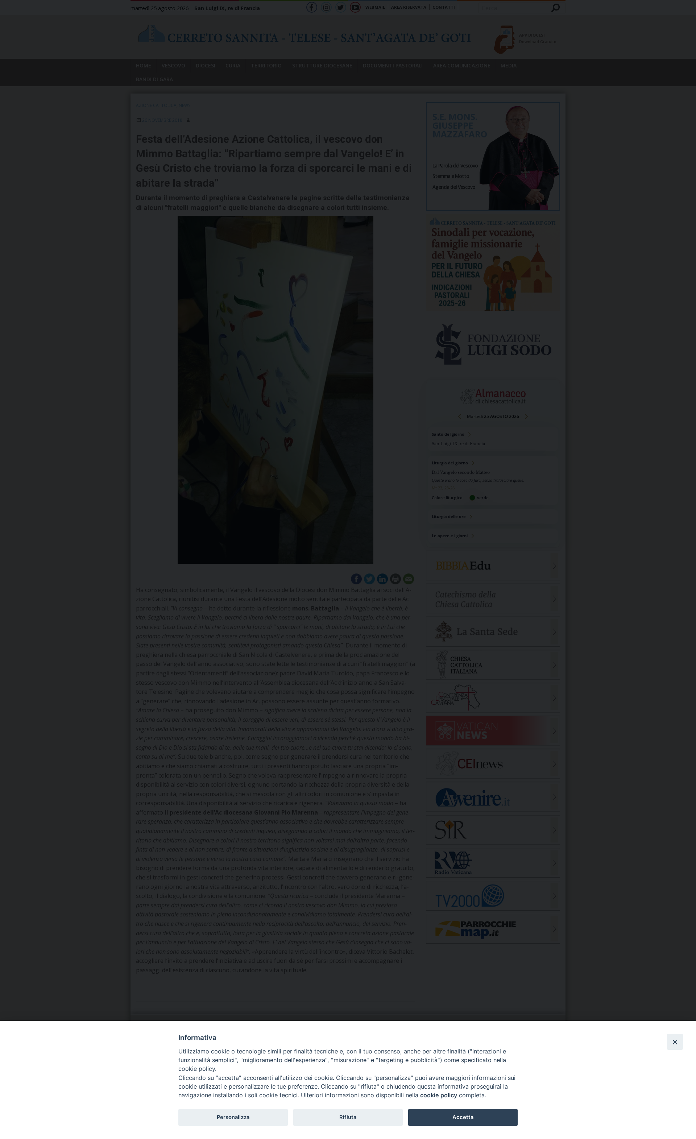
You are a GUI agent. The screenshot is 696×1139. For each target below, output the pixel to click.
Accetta (462, 1117)
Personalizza (233, 1117)
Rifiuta (347, 1117)
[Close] (675, 1042)
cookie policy (438, 1095)
